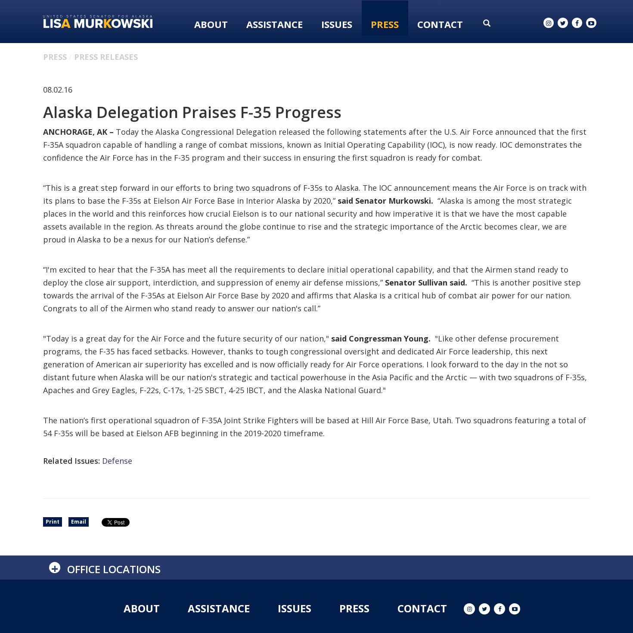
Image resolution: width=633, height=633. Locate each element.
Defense (117, 461)
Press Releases (106, 57)
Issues (336, 24)
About (211, 24)
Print (52, 521)
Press (385, 24)
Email (78, 521)
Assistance (274, 24)
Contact (440, 24)
